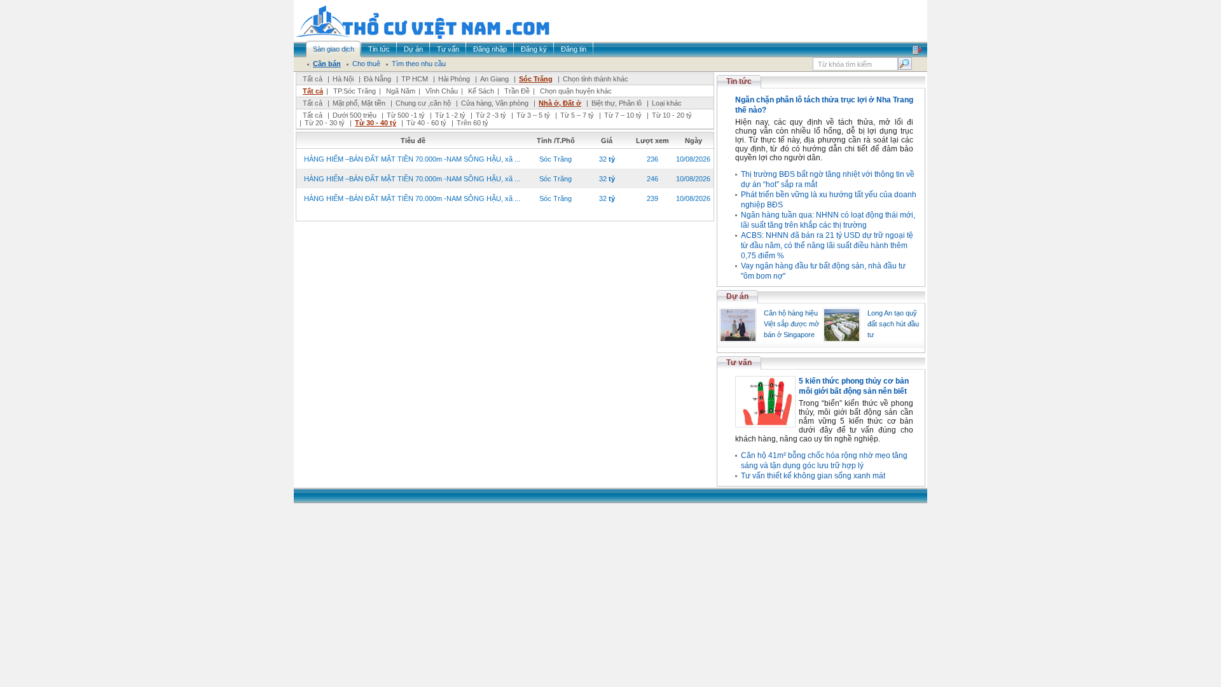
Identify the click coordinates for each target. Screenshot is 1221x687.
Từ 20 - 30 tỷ (325, 123)
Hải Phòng (454, 79)
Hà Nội (343, 79)
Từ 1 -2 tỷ (450, 115)
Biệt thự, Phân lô (616, 103)
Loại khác (667, 103)
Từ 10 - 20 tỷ (672, 115)
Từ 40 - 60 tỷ (426, 123)
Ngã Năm (400, 91)
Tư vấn (739, 362)
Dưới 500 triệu (354, 115)
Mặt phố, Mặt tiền (359, 103)
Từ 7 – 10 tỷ (623, 115)
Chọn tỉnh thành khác (595, 79)
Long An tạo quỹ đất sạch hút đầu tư (893, 323)
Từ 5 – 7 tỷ (577, 115)
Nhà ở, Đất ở (560, 103)
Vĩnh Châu (441, 91)
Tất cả (312, 79)
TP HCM (414, 79)
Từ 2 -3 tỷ (491, 115)
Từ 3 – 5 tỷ (533, 115)
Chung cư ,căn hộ (423, 103)
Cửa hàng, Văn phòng (494, 103)
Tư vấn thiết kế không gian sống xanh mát (813, 475)
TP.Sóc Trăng (354, 91)
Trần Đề (517, 91)
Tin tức (739, 81)
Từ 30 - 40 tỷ (375, 123)
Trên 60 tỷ (472, 123)
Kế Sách (481, 91)
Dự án (737, 296)
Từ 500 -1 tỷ (406, 115)
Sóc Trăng (536, 79)
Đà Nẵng (377, 79)
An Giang (494, 79)
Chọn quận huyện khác (576, 91)
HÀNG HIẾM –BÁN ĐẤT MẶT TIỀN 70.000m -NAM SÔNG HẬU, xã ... (412, 159)
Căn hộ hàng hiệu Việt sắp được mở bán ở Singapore (791, 323)
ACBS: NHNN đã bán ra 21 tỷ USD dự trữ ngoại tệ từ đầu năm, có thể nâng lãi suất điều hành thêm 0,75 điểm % (827, 245)
